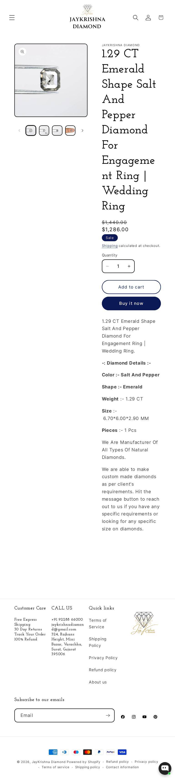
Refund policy (103, 669)
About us (98, 682)
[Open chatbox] (165, 768)
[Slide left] (19, 130)
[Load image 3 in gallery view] (57, 130)
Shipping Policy (98, 642)
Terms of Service (98, 623)
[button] (12, 17)
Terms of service (55, 767)
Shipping (110, 246)
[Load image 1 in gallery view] (31, 130)
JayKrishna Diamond (49, 762)
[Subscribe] (108, 715)
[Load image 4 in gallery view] (70, 130)
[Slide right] (82, 130)
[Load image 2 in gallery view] (44, 130)
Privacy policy (146, 761)
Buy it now (131, 303)
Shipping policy (87, 767)
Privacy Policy (103, 657)
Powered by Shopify (83, 762)
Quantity (110, 255)
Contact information (122, 767)
